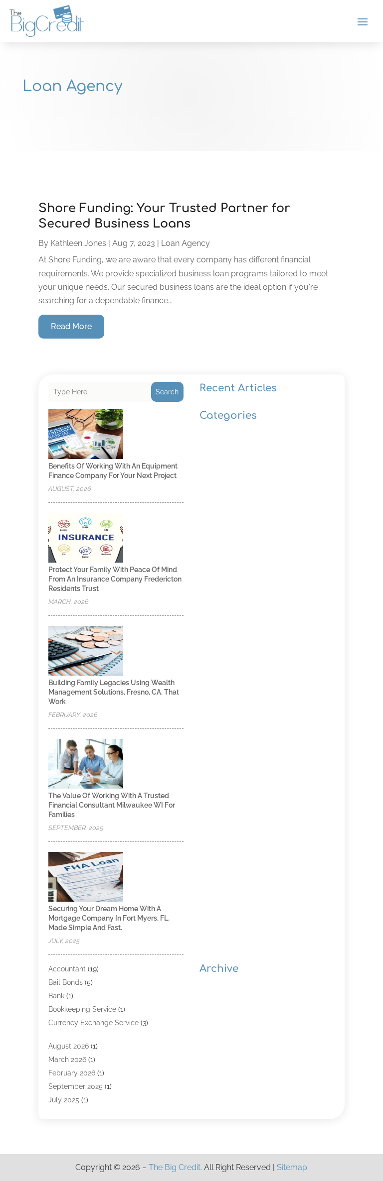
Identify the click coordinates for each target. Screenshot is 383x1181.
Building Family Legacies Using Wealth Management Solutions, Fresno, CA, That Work (113, 692)
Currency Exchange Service (93, 1023)
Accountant (67, 969)
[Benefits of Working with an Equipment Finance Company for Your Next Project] (85, 435)
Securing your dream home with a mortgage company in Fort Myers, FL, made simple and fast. (109, 918)
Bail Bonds (65, 982)
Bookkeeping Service (82, 1009)
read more (71, 326)
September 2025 (75, 1086)
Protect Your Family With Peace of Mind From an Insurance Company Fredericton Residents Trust (115, 579)
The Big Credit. (175, 1167)
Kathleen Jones (78, 243)
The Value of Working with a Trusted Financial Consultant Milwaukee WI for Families (111, 805)
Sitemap (292, 1167)
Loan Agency (185, 243)
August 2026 (68, 1046)
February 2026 (71, 1073)
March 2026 (67, 1059)
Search (167, 392)
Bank (56, 996)
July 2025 (63, 1100)
